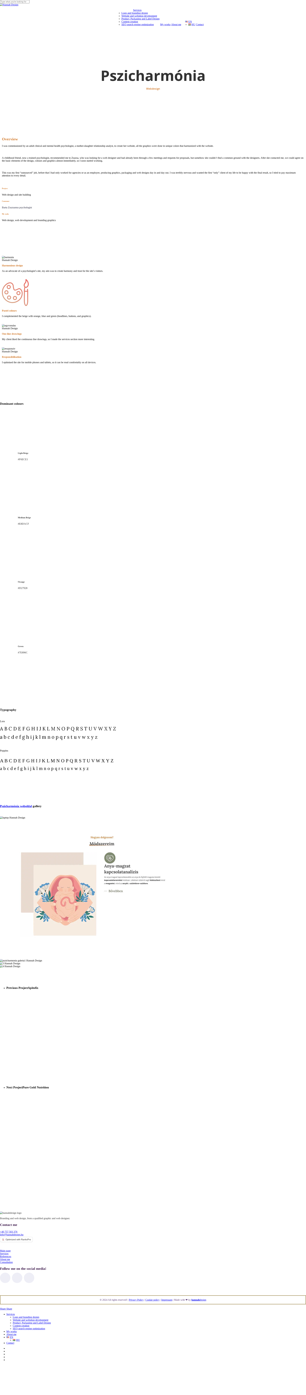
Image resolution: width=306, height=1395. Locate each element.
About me (11, 1334)
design (198, 1299)
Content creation (21, 1325)
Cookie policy (152, 1299)
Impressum (166, 1299)
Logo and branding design (26, 1317)
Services (10, 1314)
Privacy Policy (136, 1299)
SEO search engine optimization (29, 1328)
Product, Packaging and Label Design (32, 1322)
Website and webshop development (30, 1320)
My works (11, 1331)
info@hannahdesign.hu (11, 1234)
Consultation (6, 1262)
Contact (10, 1343)
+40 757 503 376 (8, 1231)
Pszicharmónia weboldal (16, 806)
